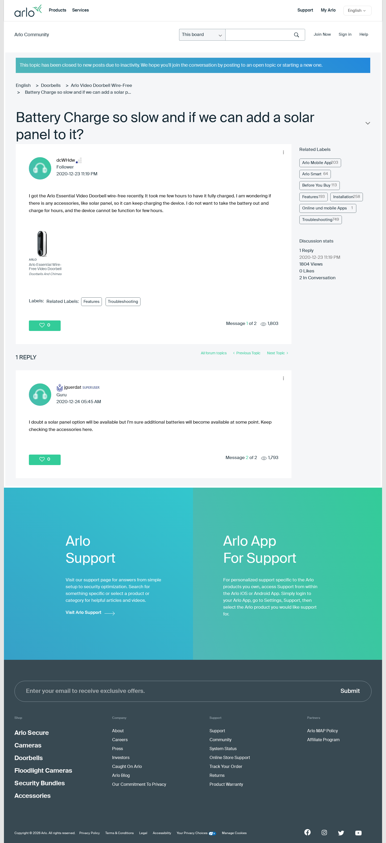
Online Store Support (230, 758)
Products (57, 10)
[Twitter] (341, 833)
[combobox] (265, 35)
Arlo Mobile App (317, 163)
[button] (283, 152)
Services (80, 10)
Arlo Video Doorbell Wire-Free (101, 85)
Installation (343, 197)
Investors (120, 758)
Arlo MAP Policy (322, 731)
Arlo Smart (311, 174)
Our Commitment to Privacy (139, 785)
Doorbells (51, 85)
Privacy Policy (89, 833)
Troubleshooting (123, 302)
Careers (120, 740)
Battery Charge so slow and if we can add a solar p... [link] (78, 92)
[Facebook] (307, 832)
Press (117, 749)
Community (220, 740)
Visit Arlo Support (83, 612)
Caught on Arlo (127, 767)
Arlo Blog (121, 776)
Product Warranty (226, 785)
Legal (143, 833)
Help (363, 34)
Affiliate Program (323, 740)
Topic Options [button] (367, 124)
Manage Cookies (234, 833)
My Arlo (328, 10)
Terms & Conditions (119, 833)
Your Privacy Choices (192, 833)
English (23, 85)
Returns (217, 776)
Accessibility (162, 833)
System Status (223, 749)
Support (305, 10)
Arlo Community (31, 35)
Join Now (322, 34)
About (118, 731)
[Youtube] (358, 833)
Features (92, 302)
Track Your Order (226, 767)
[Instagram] (324, 832)
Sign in (345, 34)
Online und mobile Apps (324, 208)
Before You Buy (316, 185)
